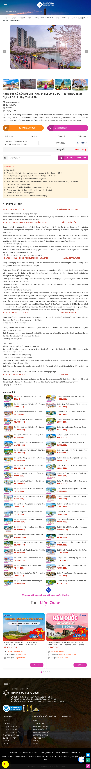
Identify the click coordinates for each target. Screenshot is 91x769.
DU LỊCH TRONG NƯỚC (12, 727)
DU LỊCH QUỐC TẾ (10, 729)
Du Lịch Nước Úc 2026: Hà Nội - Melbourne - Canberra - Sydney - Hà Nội (41, 443)
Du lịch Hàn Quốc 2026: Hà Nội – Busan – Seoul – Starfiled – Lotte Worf (40, 404)
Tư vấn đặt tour (27, 128)
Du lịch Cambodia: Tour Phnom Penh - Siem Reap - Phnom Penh (38, 565)
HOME (5, 721)
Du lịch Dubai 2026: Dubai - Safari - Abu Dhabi (74, 412)
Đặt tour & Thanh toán (76, 158)
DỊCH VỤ (6, 741)
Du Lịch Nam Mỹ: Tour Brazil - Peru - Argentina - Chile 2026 (36, 535)
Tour (45, 602)
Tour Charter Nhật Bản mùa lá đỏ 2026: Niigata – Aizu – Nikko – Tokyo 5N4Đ (42, 412)
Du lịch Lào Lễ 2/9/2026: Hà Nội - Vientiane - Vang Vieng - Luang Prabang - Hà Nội (44, 396)
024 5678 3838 (30, 692)
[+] (39, 142)
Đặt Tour (37, 665)
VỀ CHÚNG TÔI (8, 724)
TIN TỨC (6, 744)
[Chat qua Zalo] (88, 755)
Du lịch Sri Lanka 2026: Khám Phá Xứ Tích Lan (31, 450)
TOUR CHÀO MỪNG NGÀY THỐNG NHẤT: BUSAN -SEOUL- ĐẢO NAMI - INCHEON (21, 643)
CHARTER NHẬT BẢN (11, 735)
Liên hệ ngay (61, 128)
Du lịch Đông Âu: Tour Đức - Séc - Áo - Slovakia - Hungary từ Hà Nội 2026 (41, 542)
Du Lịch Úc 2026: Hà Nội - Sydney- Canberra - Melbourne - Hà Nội (38, 435)
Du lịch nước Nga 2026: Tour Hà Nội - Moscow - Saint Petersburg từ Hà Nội (42, 481)
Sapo (63, 766)
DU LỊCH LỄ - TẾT (9, 738)
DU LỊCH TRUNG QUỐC (12, 732)
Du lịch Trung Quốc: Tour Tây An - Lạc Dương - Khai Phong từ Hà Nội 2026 (41, 573)
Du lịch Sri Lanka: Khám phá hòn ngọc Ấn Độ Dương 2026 (35, 581)
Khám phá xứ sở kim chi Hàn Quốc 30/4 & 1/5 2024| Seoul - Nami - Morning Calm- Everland (66, 643)
